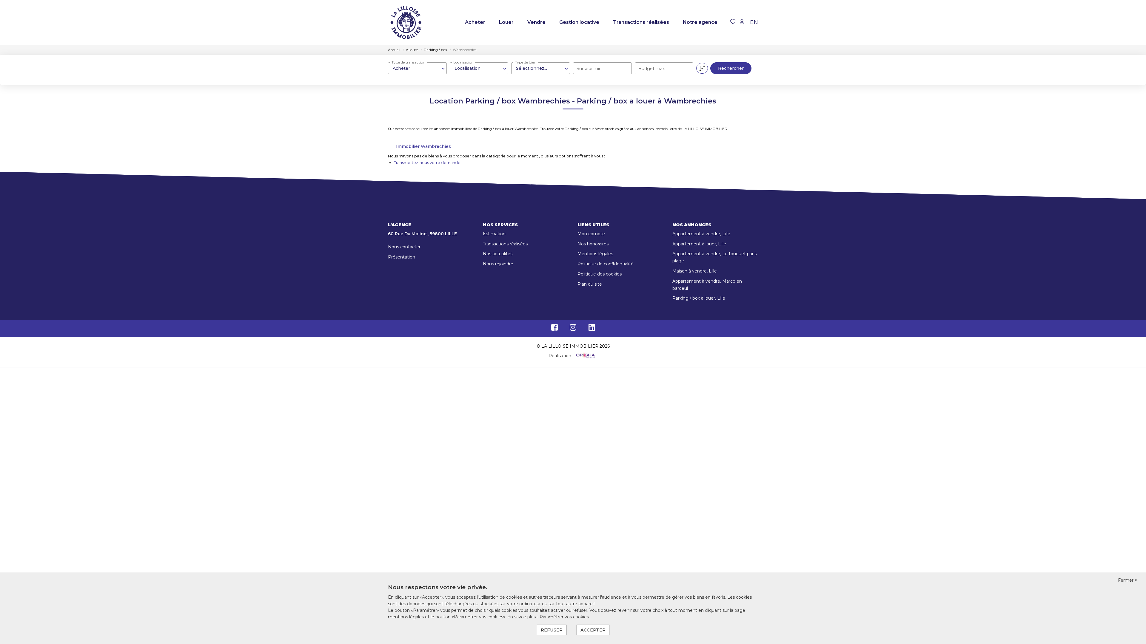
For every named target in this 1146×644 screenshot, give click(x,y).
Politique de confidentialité (605, 264)
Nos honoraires (593, 244)
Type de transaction (408, 62)
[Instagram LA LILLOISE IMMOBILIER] (573, 329)
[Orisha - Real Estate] (584, 355)
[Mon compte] (742, 22)
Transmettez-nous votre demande (427, 162)
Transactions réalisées (641, 22)
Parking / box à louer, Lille (698, 298)
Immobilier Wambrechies (423, 146)
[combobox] (417, 68)
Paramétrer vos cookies (564, 617)
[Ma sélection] (733, 22)
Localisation (463, 62)
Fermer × (1127, 580)
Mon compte (591, 233)
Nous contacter (404, 247)
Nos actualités (497, 253)
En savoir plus (522, 617)
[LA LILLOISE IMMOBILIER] (406, 22)
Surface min (589, 68)
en (754, 22)
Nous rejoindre (498, 264)
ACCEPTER (593, 630)
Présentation (401, 257)
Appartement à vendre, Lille (701, 233)
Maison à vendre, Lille (694, 271)
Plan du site (589, 284)
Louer (506, 22)
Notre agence (700, 22)
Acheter (475, 22)
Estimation (494, 233)
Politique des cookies (599, 274)
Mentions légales (595, 253)
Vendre (536, 22)
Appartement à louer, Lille (699, 244)
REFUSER (552, 630)
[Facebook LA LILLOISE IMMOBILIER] (554, 329)
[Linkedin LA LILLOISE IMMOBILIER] (592, 329)
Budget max (651, 68)
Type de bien (525, 62)
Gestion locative (579, 22)
